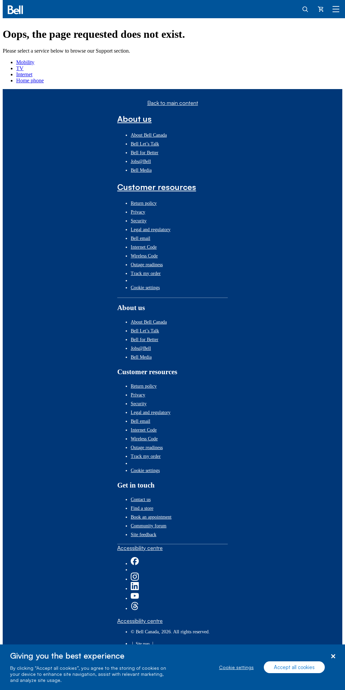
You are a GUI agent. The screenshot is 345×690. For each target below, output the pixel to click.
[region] (172, 667)
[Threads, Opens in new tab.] (135, 608)
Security (139, 220)
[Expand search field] (305, 9)
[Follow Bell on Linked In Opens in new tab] (135, 588)
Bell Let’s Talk (145, 143)
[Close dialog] (333, 656)
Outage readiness (147, 264)
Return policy (144, 203)
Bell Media (141, 170)
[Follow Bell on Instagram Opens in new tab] (135, 579)
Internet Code (144, 247)
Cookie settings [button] (145, 287)
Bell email (140, 238)
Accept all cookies (294, 667)
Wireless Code (144, 255)
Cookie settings (236, 667)
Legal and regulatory (150, 229)
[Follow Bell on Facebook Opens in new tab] (135, 563)
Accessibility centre (140, 548)
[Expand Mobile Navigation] (336, 9)
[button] (172, 118)
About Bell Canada (149, 135)
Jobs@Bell (141, 161)
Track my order (146, 273)
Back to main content (172, 103)
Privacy (138, 212)
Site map (143, 643)
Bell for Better (144, 152)
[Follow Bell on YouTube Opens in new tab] (135, 598)
